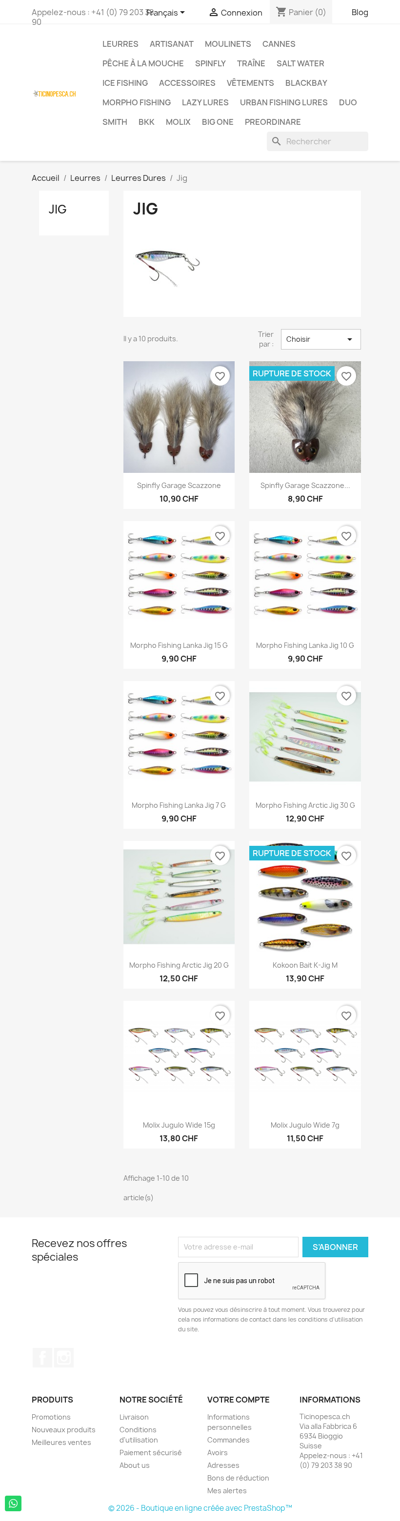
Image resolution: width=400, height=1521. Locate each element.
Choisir (321, 339)
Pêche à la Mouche (143, 63)
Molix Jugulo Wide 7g (305, 1125)
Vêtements (250, 83)
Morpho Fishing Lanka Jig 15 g (179, 645)
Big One (218, 122)
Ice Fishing (125, 83)
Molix (178, 122)
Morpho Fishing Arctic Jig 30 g (305, 805)
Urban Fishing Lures (284, 102)
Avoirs (217, 1452)
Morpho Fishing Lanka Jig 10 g (305, 645)
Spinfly (210, 63)
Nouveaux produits (64, 1429)
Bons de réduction (238, 1477)
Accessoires (187, 83)
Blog (360, 12)
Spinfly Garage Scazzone (179, 485)
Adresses (223, 1465)
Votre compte (238, 1399)
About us (135, 1465)
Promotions (51, 1417)
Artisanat (172, 44)
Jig (58, 209)
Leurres (120, 44)
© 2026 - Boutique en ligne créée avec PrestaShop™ (200, 1508)
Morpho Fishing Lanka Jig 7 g (179, 805)
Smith (114, 122)
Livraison (134, 1417)
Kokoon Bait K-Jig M (305, 965)
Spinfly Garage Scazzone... (305, 485)
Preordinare (273, 122)
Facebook (42, 1357)
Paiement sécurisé (151, 1452)
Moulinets (228, 44)
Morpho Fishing (136, 102)
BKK (147, 122)
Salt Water (300, 63)
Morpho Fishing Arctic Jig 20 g (179, 965)
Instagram (64, 1357)
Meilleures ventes (61, 1442)
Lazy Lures (205, 102)
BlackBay (306, 83)
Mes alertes (227, 1490)
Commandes (228, 1439)
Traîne (251, 63)
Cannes (279, 44)
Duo (348, 102)
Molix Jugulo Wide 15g (179, 1125)
